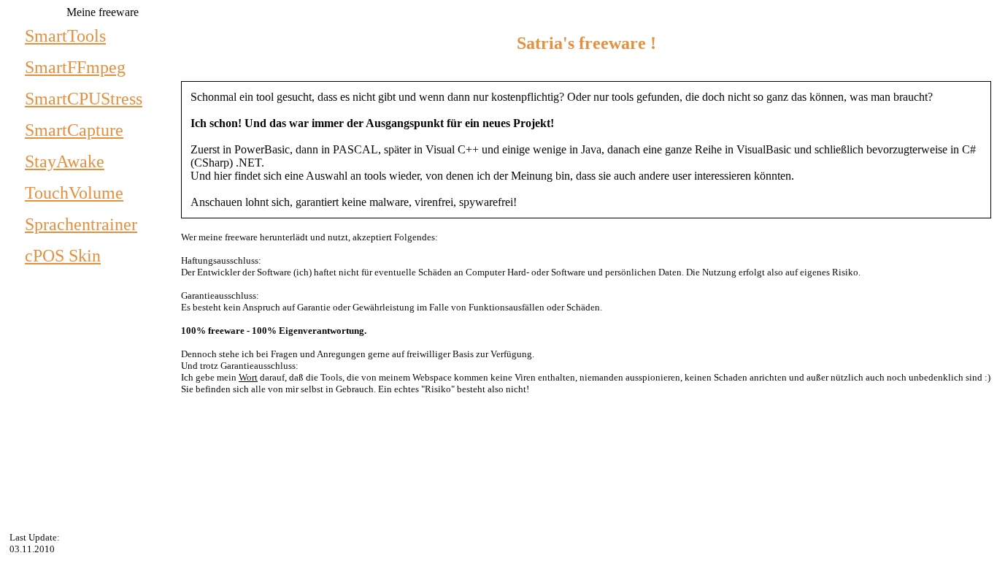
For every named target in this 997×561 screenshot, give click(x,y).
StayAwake (64, 161)
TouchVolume (74, 192)
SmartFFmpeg (75, 67)
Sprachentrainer (81, 224)
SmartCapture (74, 130)
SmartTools (65, 35)
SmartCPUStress (83, 98)
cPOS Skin (63, 255)
